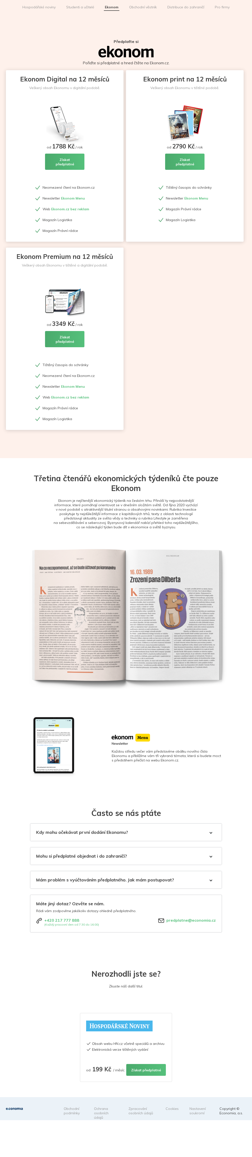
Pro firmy (222, 7)
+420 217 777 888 (61, 920)
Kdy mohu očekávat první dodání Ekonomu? (82, 832)
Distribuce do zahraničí (185, 7)
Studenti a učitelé (80, 7)
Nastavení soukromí (197, 1110)
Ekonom (111, 7)
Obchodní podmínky (72, 1110)
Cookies (172, 1108)
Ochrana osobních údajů (101, 1113)
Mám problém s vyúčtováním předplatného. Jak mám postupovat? (105, 880)
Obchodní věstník (143, 7)
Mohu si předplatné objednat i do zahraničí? (81, 856)
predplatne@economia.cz (191, 920)
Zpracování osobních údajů (140, 1110)
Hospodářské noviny (39, 7)
